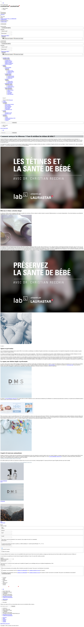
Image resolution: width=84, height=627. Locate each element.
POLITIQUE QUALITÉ (7, 596)
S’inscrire (13, 606)
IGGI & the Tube (70, 364)
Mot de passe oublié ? (5, 35)
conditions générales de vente (34, 570)
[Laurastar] (42, 6)
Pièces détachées (10, 94)
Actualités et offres (6, 57)
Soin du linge (9, 92)
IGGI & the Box (52, 364)
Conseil (6, 117)
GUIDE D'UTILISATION (7, 597)
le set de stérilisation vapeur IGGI (11, 398)
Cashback (7, 120)
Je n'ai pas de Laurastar (5, 549)
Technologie (2, 501)
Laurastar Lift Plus (10, 77)
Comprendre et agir (8, 109)
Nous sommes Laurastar (9, 104)
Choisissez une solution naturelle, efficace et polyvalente (10, 458)
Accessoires (9, 93)
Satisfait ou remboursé (9, 63)
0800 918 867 (5, 599)
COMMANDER (3, 19)
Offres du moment (8, 64)
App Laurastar (7, 119)
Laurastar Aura (7, 60)
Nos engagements (8, 106)
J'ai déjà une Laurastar (5, 551)
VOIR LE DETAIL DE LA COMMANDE (8, 18)
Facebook (4, 619)
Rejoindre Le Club (8, 112)
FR (3, 2)
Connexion (2, 14)
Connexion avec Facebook (8, 38)
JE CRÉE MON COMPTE (6, 27)
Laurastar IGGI (10, 82)
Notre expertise (8, 105)
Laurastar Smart (10, 70)
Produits (4, 65)
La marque (5, 102)
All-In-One (7, 68)
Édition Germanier (8, 62)
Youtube (4, 620)
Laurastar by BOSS (8, 61)
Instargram (5, 617)
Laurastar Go (9, 72)
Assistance (5, 114)
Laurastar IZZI (10, 81)
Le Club (4, 110)
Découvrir (11, 99)
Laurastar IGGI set (10, 86)
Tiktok (4, 618)
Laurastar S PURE (10, 71)
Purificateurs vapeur (8, 83)
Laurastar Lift (9, 78)
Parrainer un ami (8, 113)
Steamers (6, 79)
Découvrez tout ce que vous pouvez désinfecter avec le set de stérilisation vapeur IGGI (16, 462)
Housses (8, 91)
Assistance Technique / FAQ (10, 118)
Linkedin (4, 621)
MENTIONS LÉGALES (5, 623)
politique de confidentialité (22, 570)
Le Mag (4, 101)
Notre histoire (7, 108)
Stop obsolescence (2, 522)
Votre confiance (8, 107)
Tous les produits (8, 67)
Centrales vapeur (8, 73)
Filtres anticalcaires (8, 87)
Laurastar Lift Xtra (10, 76)
